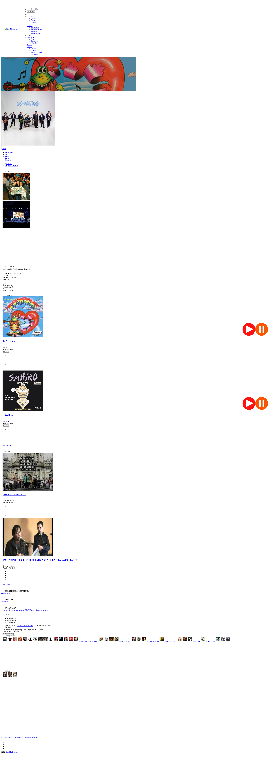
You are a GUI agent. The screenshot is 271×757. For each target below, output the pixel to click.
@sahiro (3, 149)
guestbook (8, 164)
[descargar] (4, 368)
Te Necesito (9, 341)
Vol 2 (10, 421)
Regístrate (31, 11)
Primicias (34, 43)
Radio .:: (29, 45)
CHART (29, 26)
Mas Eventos (5, 593)
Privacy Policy (19, 737)
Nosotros (28, 737)
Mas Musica (7, 445)
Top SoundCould (36, 29)
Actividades (9, 152)
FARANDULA (32, 37)
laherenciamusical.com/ (25, 626)
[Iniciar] (28, 14)
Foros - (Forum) (36, 52)
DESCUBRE (31, 16)
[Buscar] (28, 9)
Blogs (33, 39)
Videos (33, 24)
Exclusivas (34, 41)
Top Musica (35, 28)
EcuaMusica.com (11, 752)
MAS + (29, 47)
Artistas (33, 18)
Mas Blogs (4, 601)
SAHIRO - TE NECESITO (14, 494)
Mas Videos (6, 585)
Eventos (29, 35)
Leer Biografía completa (11, 632)
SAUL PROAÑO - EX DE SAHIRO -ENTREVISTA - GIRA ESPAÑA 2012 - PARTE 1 (40, 560)
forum (7, 162)
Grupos (33, 49)
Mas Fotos (6, 231)
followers (8, 160)
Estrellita (8, 415)
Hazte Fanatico (8, 634)
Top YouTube (35, 33)
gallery (7, 158)
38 (11, 618)
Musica (33, 22)
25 (13, 622)
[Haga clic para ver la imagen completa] (68, 90)
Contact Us (36, 737)
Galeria (33, 50)
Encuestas (34, 54)
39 (11, 620)
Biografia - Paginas (11, 166)
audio (7, 154)
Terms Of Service (7, 737)
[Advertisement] (135, 248)
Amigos (33, 20)
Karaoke (5, 351)
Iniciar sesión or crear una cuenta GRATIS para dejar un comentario (25, 610)
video (7, 156)
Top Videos (35, 31)
